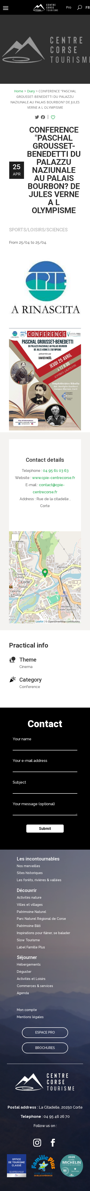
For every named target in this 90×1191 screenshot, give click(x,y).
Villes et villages (30, 904)
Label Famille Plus (31, 947)
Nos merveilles (28, 866)
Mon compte (27, 1010)
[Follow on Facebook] (53, 1143)
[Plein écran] (15, 537)
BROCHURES (45, 1048)
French (88, 7)
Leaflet (39, 621)
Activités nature (29, 897)
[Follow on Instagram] (37, 1143)
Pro (68, 7)
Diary (31, 91)
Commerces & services (35, 986)
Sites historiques (30, 873)
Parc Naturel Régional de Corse (41, 919)
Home (18, 91)
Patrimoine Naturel (31, 912)
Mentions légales (30, 1017)
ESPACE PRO (45, 1032)
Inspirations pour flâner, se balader (43, 933)
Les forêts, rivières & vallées (39, 880)
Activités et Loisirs (31, 979)
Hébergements (29, 964)
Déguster (24, 971)
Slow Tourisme (28, 940)
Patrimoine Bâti (29, 926)
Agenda (23, 993)
